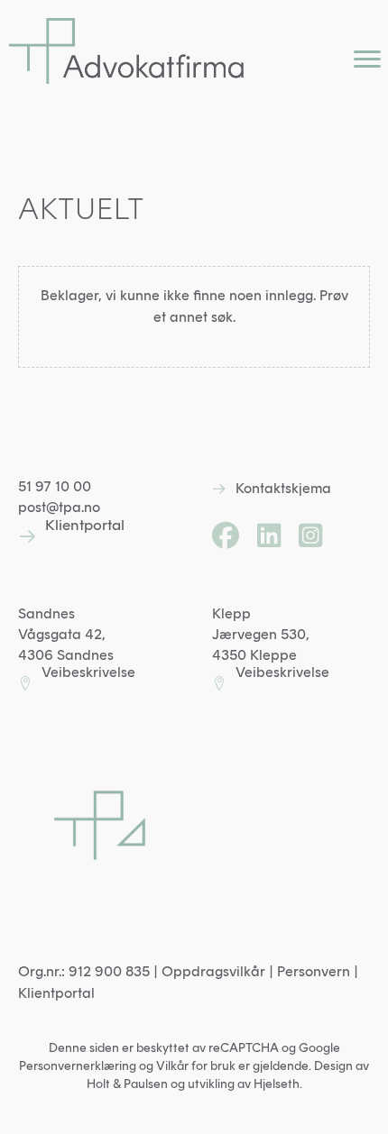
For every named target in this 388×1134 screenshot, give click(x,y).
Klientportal (56, 992)
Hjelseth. (278, 1084)
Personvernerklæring (77, 1066)
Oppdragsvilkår (213, 971)
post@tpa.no (59, 507)
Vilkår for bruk (196, 1066)
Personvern (313, 971)
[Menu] (367, 59)
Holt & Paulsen (127, 1084)
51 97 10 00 (54, 486)
